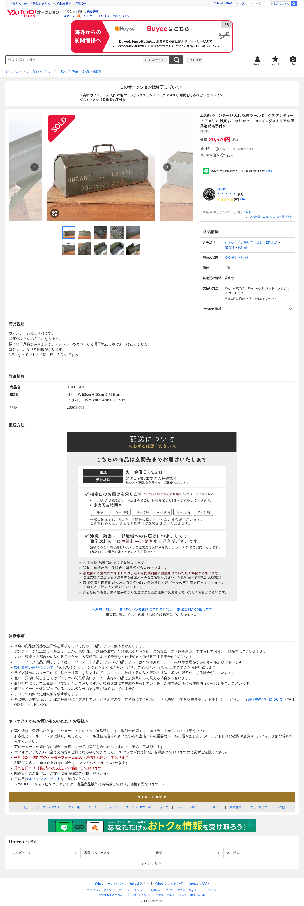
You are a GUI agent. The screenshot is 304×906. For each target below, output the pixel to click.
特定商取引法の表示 (111, 895)
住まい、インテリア (45, 71)
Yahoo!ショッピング (169, 883)
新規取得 (92, 11)
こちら (247, 212)
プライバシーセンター (131, 890)
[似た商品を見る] (54, 213)
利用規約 (155, 890)
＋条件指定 (194, 59)
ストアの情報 (252, 216)
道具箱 (86, 71)
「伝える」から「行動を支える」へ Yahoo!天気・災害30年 (48, 3)
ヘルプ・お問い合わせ (192, 895)
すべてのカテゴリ (155, 59)
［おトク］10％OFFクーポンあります (105, 16)
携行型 (97, 71)
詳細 (269, 171)
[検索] (294, 3)
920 (242, 199)
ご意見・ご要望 (165, 895)
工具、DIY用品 (69, 71)
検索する (176, 59)
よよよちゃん (281, 3)
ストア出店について (139, 895)
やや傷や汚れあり (237, 257)
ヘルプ (240, 3)
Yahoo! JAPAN (223, 3)
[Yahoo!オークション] (33, 11)
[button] (247, 309)
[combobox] (74, 60)
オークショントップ (17, 71)
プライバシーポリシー (100, 890)
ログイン (69, 16)
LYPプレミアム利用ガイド (180, 890)
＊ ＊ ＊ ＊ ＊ (226, 194)
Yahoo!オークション (109, 883)
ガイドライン (209, 890)
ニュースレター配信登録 (277, 216)
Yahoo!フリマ (138, 883)
